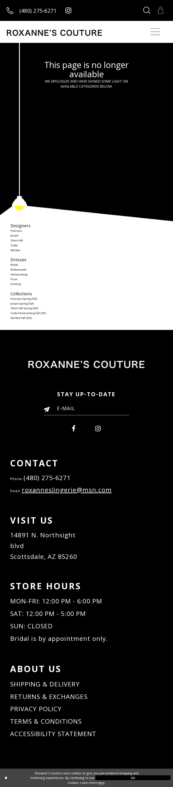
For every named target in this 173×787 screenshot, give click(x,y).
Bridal (14, 265)
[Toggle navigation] (155, 32)
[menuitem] (74, 427)
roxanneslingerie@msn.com (67, 489)
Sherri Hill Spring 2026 (24, 308)
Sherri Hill (17, 240)
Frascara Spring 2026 (24, 299)
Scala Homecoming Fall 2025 (28, 313)
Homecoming (19, 274)
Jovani (14, 235)
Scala (14, 245)
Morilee (15, 250)
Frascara (16, 231)
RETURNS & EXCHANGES (49, 696)
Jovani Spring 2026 (22, 303)
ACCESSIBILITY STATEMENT (53, 733)
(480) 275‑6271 (47, 477)
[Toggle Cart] (160, 10)
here (101, 782)
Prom (14, 279)
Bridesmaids (19, 269)
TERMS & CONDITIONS (46, 721)
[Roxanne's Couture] (54, 32)
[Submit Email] (49, 411)
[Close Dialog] (40, 778)
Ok (133, 778)
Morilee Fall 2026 (21, 318)
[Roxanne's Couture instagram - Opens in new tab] (68, 10)
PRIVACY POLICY (36, 708)
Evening (16, 284)
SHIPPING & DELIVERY (45, 684)
